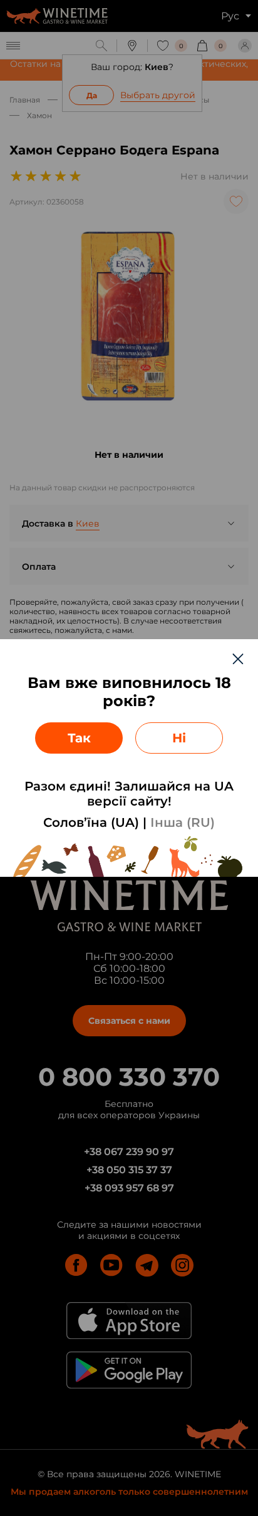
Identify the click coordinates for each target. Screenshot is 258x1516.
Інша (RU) (182, 822)
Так (79, 737)
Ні (179, 737)
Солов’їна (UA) (91, 822)
